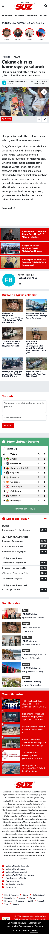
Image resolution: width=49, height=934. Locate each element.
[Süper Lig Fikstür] (45, 519)
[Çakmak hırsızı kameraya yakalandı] (24, 101)
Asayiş (17, 57)
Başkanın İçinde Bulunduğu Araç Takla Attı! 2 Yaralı (36, 374)
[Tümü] (45, 603)
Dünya (25, 895)
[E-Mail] (20, 284)
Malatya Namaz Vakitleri (16, 872)
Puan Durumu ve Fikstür (16, 878)
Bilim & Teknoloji (11, 895)
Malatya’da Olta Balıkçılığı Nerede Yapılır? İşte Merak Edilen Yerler (34, 656)
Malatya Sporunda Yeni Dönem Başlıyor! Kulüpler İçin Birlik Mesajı (33, 616)
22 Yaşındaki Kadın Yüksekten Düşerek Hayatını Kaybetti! (11, 344)
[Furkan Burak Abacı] (8, 280)
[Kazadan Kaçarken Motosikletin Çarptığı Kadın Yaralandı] (36, 305)
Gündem (7, 15)
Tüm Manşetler (12, 881)
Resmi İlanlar (9, 898)
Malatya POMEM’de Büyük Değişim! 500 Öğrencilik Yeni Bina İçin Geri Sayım (24, 23)
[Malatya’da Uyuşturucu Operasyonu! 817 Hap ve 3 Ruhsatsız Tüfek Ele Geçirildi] (12, 305)
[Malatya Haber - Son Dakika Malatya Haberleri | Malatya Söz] (24, 6)
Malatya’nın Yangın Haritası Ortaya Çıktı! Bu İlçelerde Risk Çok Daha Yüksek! (33, 670)
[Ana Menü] (3, 6)
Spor (25, 610)
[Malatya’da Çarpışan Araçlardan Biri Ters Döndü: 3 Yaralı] (12, 363)
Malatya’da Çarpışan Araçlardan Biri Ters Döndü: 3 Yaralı (12, 374)
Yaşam (43, 15)
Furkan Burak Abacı (27, 278)
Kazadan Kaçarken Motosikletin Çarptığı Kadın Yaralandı (36, 315)
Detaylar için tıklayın (24, 509)
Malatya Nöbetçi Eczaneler (18, 866)
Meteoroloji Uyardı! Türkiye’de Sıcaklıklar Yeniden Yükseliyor (31, 683)
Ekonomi (32, 15)
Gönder (8, 425)
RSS (7, 919)
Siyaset (40, 901)
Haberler (6, 57)
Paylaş (8, 119)
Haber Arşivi (11, 887)
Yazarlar (19, 15)
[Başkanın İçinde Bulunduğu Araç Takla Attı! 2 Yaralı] (36, 363)
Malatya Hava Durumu (15, 869)
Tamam (33, 930)
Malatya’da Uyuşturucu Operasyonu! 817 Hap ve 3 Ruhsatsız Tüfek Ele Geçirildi (12, 317)
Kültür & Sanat (39, 895)
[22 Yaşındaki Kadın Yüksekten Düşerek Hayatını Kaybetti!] (12, 333)
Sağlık (30, 901)
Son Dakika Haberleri (15, 884)
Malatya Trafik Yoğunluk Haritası (20, 875)
